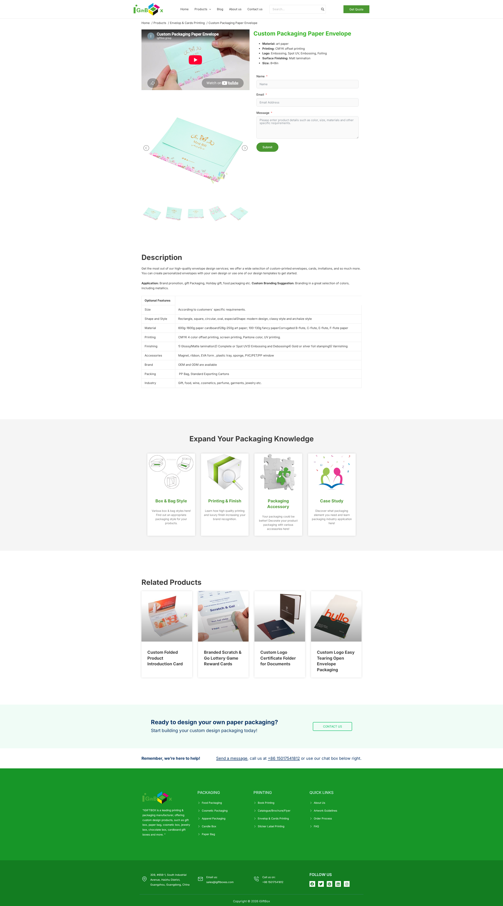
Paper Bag (208, 834)
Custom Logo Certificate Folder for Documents (278, 658)
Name (260, 76)
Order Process (323, 818)
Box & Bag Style (171, 500)
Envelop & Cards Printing (273, 818)
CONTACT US (332, 726)
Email (260, 94)
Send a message (231, 758)
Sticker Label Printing (271, 826)
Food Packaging (212, 802)
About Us (319, 802)
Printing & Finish (224, 500)
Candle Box (209, 826)
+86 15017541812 (284, 758)
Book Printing (266, 802)
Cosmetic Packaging (215, 810)
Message (262, 113)
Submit (267, 147)
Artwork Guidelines (325, 810)
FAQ (316, 826)
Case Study (331, 500)
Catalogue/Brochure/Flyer (274, 810)
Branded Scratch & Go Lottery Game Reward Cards (222, 658)
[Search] (322, 9)
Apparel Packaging (213, 818)
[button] (209, 9)
